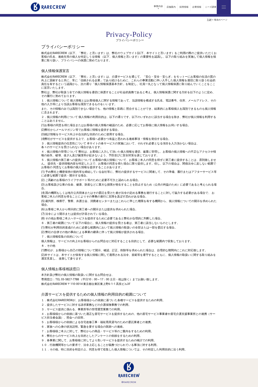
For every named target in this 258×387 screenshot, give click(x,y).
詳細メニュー (224, 7)
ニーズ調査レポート (215, 7)
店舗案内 (171, 7)
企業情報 (196, 7)
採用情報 (183, 7)
